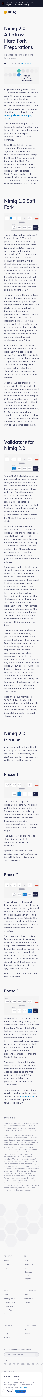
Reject (9, 1391)
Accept (22, 1391)
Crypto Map (8, 1306)
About (6, 1260)
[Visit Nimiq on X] (5, 1364)
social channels (27, 1096)
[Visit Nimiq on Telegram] (9, 1364)
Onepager (28, 1260)
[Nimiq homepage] (10, 12)
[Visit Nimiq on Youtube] (23, 1364)
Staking (7, 1268)
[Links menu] (38, 12)
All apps (7, 1314)
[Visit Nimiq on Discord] (28, 1364)
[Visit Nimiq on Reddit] (14, 1364)
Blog (6, 1334)
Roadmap (8, 1264)
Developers (28, 1264)
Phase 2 (11, 874)
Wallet (6, 1295)
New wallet (28, 1298)
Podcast (7, 1337)
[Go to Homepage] (9, 1372)
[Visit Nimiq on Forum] (33, 1364)
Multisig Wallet (10, 1298)
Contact (27, 1334)
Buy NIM (27, 1302)
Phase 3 (11, 990)
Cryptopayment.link (11, 1302)
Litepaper (28, 1268)
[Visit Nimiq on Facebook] (37, 1364)
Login (26, 1295)
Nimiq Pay (8, 1310)
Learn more (23, 1387)
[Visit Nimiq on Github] (18, 1364)
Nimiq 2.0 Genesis (14, 736)
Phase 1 (11, 774)
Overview (7, 1330)
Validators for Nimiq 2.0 (19, 445)
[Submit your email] (37, 1355)
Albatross (28, 1272)
